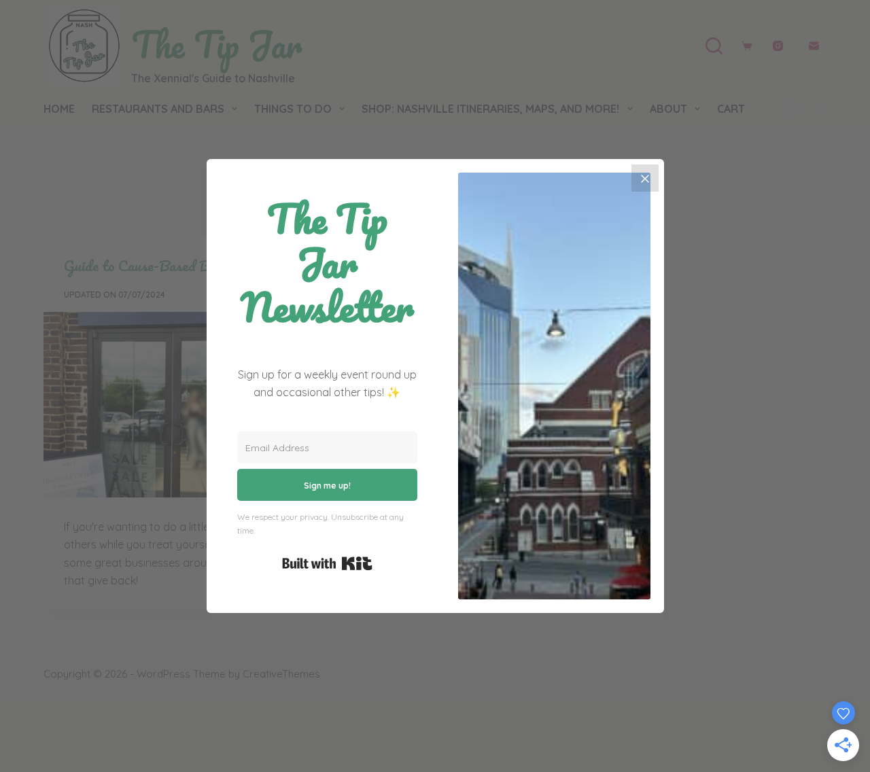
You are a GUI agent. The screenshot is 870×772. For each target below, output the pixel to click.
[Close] (645, 178)
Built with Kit (327, 563)
